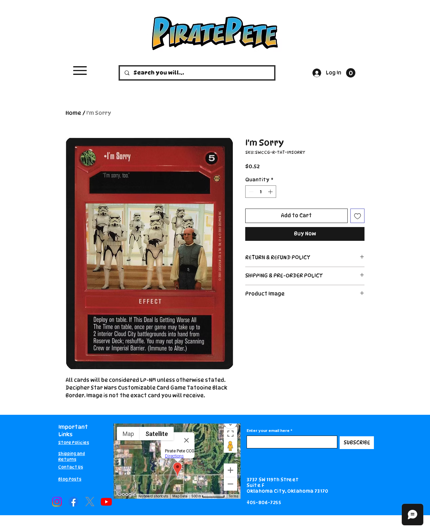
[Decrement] (250, 191)
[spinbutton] (261, 191)
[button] (350, 73)
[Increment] (271, 191)
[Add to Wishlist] (357, 216)
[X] (89, 501)
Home (73, 113)
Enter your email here (268, 431)
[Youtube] (106, 501)
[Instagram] (56, 501)
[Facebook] (73, 501)
